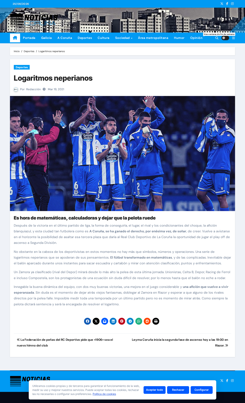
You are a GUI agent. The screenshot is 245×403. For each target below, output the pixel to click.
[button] (233, 38)
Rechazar (178, 389)
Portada (29, 38)
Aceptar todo (154, 389)
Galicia (46, 38)
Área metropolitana (153, 38)
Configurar (201, 389)
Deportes (85, 38)
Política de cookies (104, 394)
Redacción (33, 89)
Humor (179, 38)
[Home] (15, 38)
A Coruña (64, 38)
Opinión (198, 36)
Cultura (103, 38)
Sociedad (123, 38)
